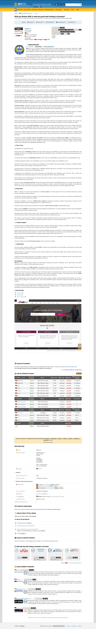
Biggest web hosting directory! (23, 5)
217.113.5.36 (50, 487)
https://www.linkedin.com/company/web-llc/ (26, 529)
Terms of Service (21, 296)
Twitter (56, 626)
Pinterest (59, 626)
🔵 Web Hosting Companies (25, 13)
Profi (18, 395)
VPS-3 (18, 420)
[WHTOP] (16, 9)
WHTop (16, 13)
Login (59, 4)
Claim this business (48, 442)
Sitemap (80, 626)
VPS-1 (18, 415)
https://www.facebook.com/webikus (25, 525)
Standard (19, 390)
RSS (63, 626)
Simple (18, 388)
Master (18, 393)
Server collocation (21, 404)
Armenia (40, 468)
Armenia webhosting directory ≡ (75, 562)
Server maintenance (21, 406)
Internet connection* (21, 401)
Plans (79, 373)
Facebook (54, 626)
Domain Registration (49, 46)
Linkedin (61, 626)
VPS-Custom (20, 412)
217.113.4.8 (47, 484)
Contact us (19, 293)
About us (19, 294)
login (51, 440)
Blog (57, 626)
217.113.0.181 (51, 488)
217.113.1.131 (39, 493)
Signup (63, 4)
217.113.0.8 (45, 485)
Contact (68, 626)
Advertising (74, 626)
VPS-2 (18, 417)
